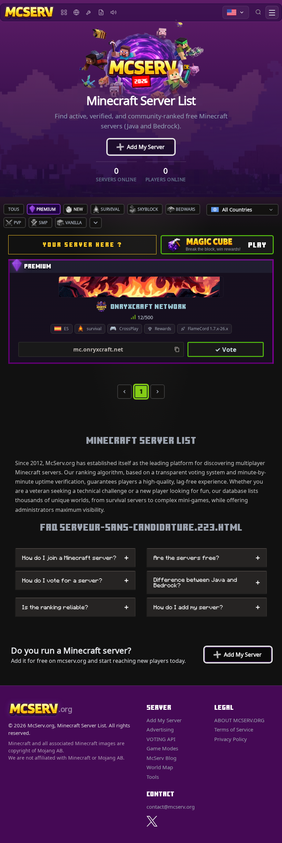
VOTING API (161, 739)
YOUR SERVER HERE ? (82, 245)
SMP (43, 223)
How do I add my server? (206, 607)
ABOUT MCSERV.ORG (239, 720)
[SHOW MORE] (95, 222)
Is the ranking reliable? (75, 607)
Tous (13, 209)
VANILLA (73, 223)
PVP (17, 223)
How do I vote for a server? (75, 580)
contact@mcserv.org (171, 806)
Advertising (113, 12)
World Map (76, 12)
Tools (89, 12)
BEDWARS (185, 209)
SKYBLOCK (148, 209)
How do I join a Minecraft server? (75, 557)
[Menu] (272, 12)
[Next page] (157, 391)
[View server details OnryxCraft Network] (141, 287)
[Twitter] (152, 821)
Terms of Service (233, 729)
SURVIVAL (110, 209)
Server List (64, 12)
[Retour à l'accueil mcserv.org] (29, 12)
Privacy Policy (230, 739)
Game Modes (162, 748)
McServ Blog (101, 12)
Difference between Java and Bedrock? (206, 582)
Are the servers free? (206, 557)
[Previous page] (124, 391)
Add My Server (140, 146)
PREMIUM (46, 209)
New (78, 209)
